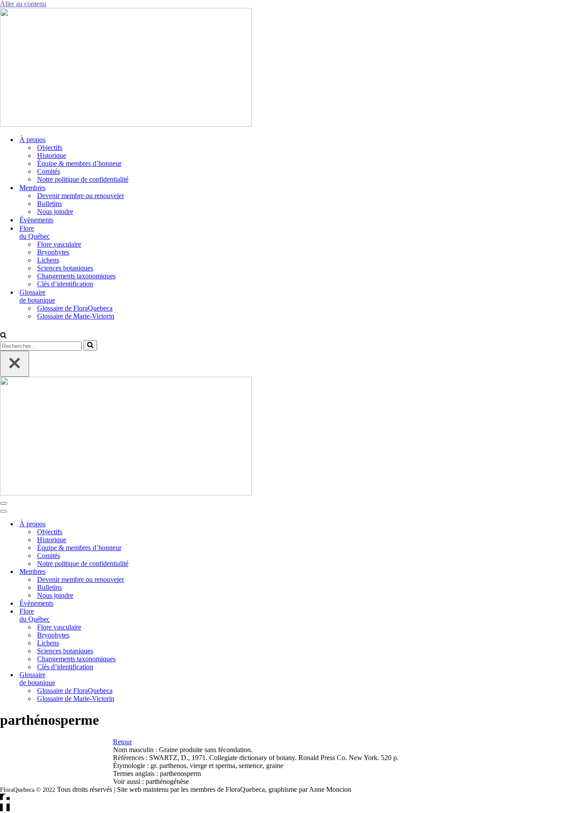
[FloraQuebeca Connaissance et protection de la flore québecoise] (126, 124)
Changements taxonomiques (76, 276)
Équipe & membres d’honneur (79, 163)
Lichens (48, 260)
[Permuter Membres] (150, 572)
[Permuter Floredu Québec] (150, 615)
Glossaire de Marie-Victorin (75, 316)
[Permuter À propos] (150, 524)
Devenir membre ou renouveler (80, 195)
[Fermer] (14, 364)
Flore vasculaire (59, 244)
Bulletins (49, 203)
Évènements (36, 220)
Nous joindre (55, 211)
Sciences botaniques (65, 268)
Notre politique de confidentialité (82, 179)
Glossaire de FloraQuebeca (75, 308)
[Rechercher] (3, 336)
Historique (51, 155)
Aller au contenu (23, 3)
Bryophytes (53, 252)
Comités (48, 171)
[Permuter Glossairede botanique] (150, 679)
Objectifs (49, 147)
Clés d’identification (65, 284)
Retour (122, 742)
